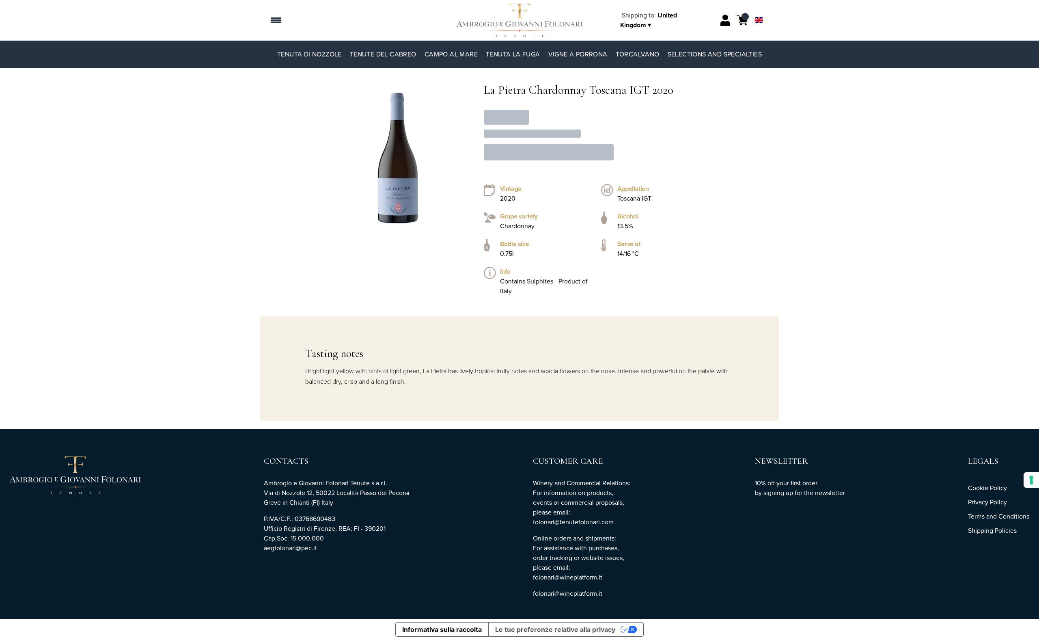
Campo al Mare (451, 54)
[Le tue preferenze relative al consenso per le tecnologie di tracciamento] (1031, 480)
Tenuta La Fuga (513, 54)
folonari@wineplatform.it (567, 593)
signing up (778, 492)
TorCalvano (638, 54)
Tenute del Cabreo (383, 54)
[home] (520, 20)
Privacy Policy (987, 502)
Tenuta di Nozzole (309, 54)
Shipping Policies (992, 530)
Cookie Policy (987, 488)
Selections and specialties (715, 54)
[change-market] (648, 20)
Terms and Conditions (998, 516)
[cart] (742, 20)
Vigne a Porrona (578, 54)
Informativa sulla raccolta (442, 629)
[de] (759, 9)
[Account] (725, 20)
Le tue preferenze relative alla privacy (555, 629)
